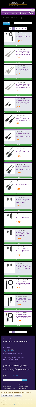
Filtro (5, 23)
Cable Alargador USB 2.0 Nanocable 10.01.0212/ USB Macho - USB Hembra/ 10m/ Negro (24, 316)
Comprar (18, 45)
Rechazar (10, 395)
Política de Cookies (18, 404)
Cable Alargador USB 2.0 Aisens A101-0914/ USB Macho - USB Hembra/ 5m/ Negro (23, 217)
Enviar (24, 380)
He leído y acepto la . (13, 375)
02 (16, 28)
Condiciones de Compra (9, 388)
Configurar (4, 395)
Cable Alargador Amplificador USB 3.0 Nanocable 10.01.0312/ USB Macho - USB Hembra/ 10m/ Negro (23, 36)
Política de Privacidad (17, 375)
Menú (6, 13)
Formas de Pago (23, 388)
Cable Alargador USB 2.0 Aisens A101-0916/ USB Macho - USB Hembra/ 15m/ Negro (23, 250)
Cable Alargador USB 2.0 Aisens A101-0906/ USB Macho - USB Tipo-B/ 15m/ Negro (23, 201)
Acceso (15, 13)
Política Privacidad (7, 386)
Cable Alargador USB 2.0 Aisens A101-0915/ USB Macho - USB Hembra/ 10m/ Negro (23, 234)
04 (22, 28)
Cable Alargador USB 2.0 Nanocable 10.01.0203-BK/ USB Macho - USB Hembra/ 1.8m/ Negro (24, 283)
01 (13, 28)
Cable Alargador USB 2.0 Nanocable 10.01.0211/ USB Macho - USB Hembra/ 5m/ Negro (23, 300)
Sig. (25, 28)
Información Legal (23, 384)
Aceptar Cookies (18, 395)
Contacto (23, 13)
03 (19, 28)
